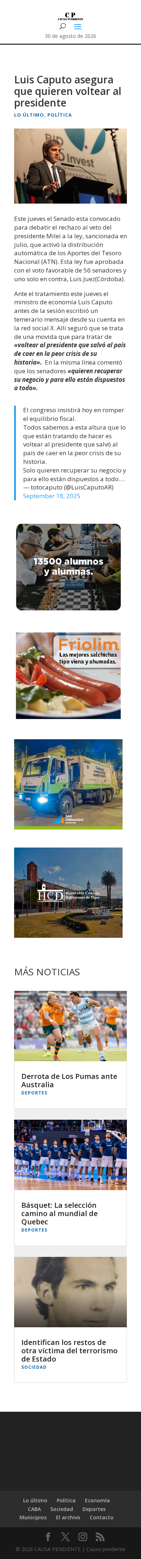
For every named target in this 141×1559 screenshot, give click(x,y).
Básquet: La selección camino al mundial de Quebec (59, 1213)
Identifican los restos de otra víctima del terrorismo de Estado (69, 1350)
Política (59, 115)
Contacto (102, 1517)
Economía (97, 1500)
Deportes (34, 1093)
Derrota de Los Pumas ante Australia (69, 1080)
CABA (34, 1509)
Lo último (29, 115)
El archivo (68, 1517)
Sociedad (34, 1367)
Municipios (33, 1517)
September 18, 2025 (52, 496)
